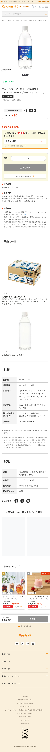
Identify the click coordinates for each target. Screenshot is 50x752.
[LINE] (27, 643)
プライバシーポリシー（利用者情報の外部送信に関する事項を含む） (25, 710)
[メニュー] (46, 6)
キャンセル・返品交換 (25, 706)
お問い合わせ (25, 723)
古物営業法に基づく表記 (25, 699)
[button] (21, 606)
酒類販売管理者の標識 (25, 716)
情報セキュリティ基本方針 (25, 713)
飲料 (9, 20)
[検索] (32, 6)
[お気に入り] (36, 6)
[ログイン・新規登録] (39, 6)
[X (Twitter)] (22, 643)
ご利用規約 (25, 696)
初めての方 (6, 654)
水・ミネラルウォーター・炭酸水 (23, 20)
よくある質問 (25, 720)
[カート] (43, 6)
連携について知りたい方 (11, 683)
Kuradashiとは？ (43, 1)
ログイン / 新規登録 (23, 6)
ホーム (4, 20)
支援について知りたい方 (11, 676)
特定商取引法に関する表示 (25, 703)
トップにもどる (26, 626)
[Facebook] (17, 643)
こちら (24, 214)
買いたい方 (6, 669)
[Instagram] (33, 643)
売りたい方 (6, 661)
